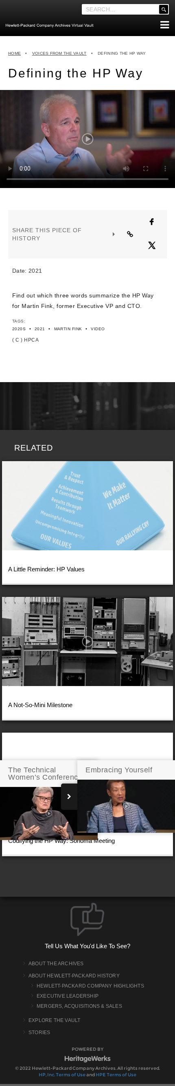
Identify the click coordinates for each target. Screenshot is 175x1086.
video (98, 329)
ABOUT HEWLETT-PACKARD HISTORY (74, 976)
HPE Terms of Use (116, 1074)
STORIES (39, 1032)
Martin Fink (68, 329)
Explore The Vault (54, 1020)
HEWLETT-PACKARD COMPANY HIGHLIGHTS (90, 986)
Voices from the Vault (59, 53)
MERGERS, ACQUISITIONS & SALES (79, 1006)
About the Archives (56, 963)
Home (14, 53)
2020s (19, 329)
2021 (40, 329)
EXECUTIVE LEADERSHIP (67, 996)
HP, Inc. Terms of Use (62, 1074)
